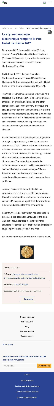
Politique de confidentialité (27, 397)
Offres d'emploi (27, 331)
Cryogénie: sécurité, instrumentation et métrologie (24, 278)
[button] (50, 3)
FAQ (27, 326)
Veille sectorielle (22, 28)
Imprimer (28, 299)
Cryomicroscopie (21, 284)
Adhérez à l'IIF (27, 322)
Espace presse (27, 336)
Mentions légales (27, 380)
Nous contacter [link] (27, 317)
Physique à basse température (25, 274)
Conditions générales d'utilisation (27, 386)
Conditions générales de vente (27, 392)
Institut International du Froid (7, 28)
